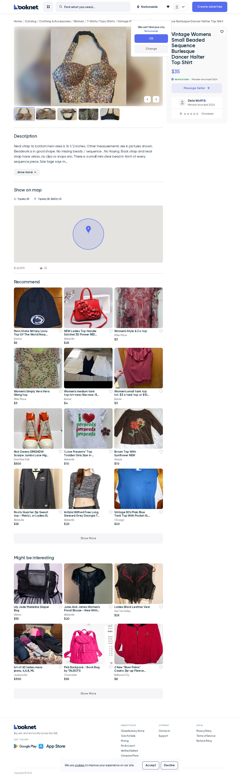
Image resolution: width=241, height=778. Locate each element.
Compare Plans (130, 755)
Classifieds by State (132, 730)
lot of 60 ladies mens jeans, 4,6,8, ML (28, 669)
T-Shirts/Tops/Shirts (101, 21)
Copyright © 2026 (23, 773)
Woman (79, 21)
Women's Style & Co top (130, 331)
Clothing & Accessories (54, 21)
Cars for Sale (128, 735)
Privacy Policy (203, 730)
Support (163, 735)
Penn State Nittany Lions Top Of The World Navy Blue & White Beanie (30, 334)
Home (18, 21)
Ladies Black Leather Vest (132, 607)
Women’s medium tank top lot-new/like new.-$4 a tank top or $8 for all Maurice (81, 397)
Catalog (30, 21)
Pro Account (128, 745)
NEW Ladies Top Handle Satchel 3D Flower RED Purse (80, 334)
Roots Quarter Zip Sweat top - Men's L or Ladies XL (31, 513)
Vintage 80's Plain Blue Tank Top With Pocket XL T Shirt (131, 515)
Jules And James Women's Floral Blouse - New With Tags (82, 610)
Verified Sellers (129, 750)
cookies (80, 765)
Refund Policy (204, 740)
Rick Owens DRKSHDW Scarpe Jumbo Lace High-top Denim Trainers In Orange (32, 457)
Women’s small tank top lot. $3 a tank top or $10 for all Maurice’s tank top (131, 395)
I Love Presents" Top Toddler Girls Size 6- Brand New (78, 455)
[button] (147, 7)
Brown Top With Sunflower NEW (125, 453)
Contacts (164, 730)
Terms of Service (205, 735)
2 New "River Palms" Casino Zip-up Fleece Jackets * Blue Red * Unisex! (129, 672)
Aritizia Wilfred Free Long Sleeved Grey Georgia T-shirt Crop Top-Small (81, 515)
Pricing (125, 740)
